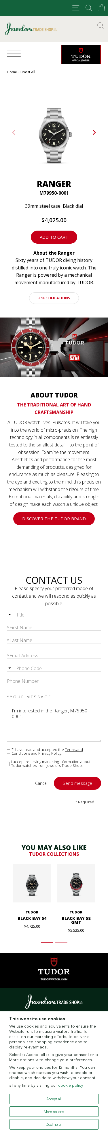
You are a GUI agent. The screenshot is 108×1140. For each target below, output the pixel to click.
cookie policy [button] (70, 1085)
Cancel (41, 783)
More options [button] (54, 1111)
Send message (77, 783)
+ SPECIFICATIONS (54, 298)
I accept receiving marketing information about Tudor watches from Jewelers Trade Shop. (50, 763)
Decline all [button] (54, 1124)
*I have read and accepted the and (47, 751)
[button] (94, 132)
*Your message (29, 696)
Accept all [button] (54, 1099)
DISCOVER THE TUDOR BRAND (54, 518)
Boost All (27, 72)
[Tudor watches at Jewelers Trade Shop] (81, 54)
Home (12, 72)
